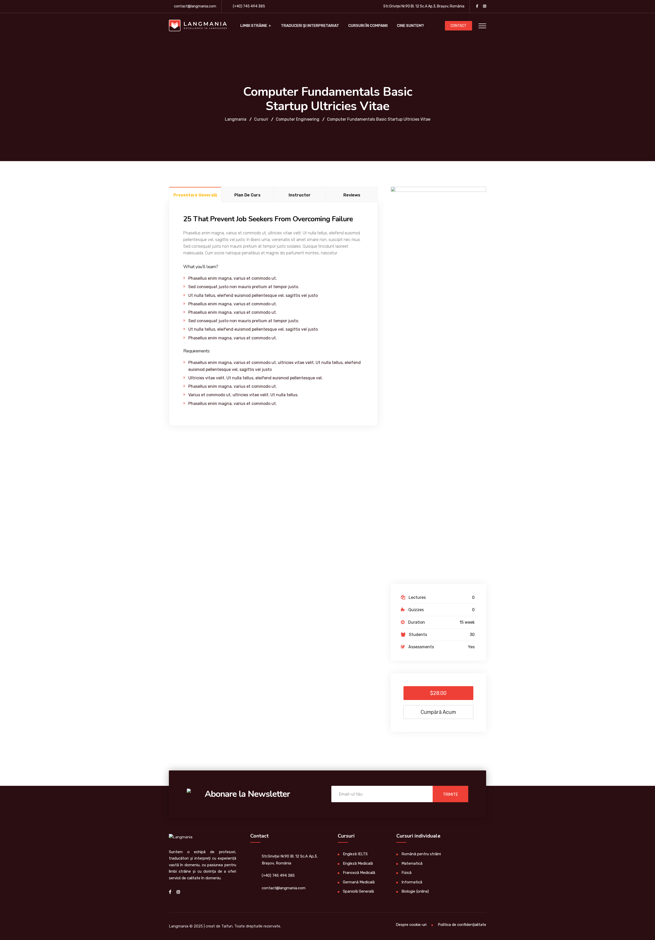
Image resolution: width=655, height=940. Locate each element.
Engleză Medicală (358, 863)
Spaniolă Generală (358, 891)
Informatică (411, 882)
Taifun (227, 926)
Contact (458, 26)
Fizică (406, 872)
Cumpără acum (438, 712)
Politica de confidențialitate (462, 924)
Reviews (351, 195)
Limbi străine (253, 25)
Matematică (411, 863)
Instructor (300, 195)
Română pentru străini (421, 854)
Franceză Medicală (359, 872)
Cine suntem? (410, 25)
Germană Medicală (359, 882)
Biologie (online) (415, 891)
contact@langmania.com (195, 6)
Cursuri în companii (368, 25)
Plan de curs (247, 195)
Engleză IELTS (355, 854)
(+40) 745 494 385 (249, 6)
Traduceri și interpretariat (310, 25)
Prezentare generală (195, 195)
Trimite (450, 794)
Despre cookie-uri (411, 924)
